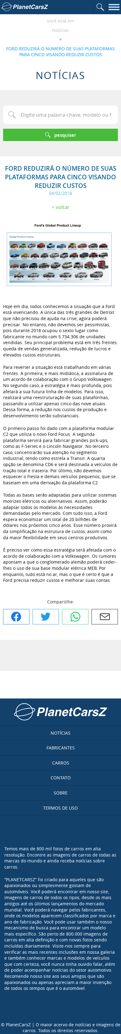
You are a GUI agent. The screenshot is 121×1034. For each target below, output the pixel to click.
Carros (60, 763)
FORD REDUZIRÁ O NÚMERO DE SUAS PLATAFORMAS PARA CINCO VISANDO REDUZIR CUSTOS (60, 52)
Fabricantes (61, 748)
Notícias (60, 30)
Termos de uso (60, 808)
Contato (61, 778)
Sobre (61, 793)
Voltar (62, 207)
